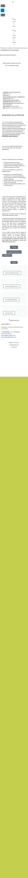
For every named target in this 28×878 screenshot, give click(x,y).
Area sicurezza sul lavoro (20, 48)
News (14, 371)
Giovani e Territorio (13, 361)
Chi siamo (14, 355)
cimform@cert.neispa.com (8, 335)
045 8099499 (15, 106)
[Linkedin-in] (2, 10)
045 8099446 (6, 332)
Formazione (13, 358)
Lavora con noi (14, 365)
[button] (14, 65)
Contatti (14, 374)
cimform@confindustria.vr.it (8, 337)
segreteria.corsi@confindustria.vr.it (14, 108)
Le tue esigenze (14, 368)
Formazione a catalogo (6, 48)
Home (14, 352)
